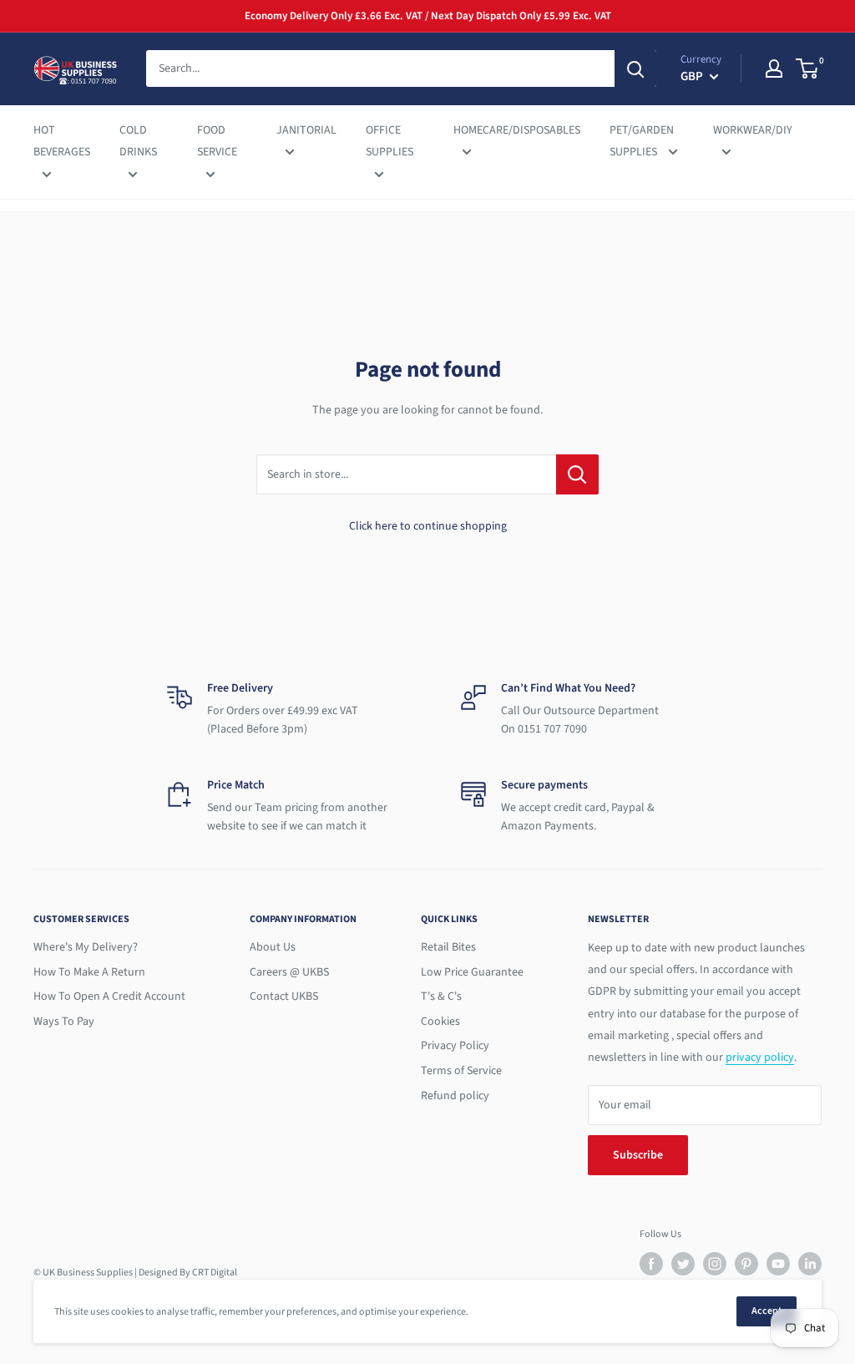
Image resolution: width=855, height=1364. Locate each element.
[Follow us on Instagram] (714, 1263)
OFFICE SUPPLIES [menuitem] (389, 141)
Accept (766, 1311)
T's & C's (441, 996)
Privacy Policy (455, 1045)
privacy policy (760, 1057)
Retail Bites (448, 947)
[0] (807, 68)
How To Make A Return (89, 972)
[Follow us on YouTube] (778, 1263)
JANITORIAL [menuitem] (306, 130)
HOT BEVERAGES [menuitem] (61, 141)
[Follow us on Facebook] (651, 1263)
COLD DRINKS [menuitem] (138, 141)
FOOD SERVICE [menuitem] (217, 141)
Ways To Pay (63, 1021)
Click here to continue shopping (428, 526)
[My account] (774, 68)
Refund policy (455, 1096)
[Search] (635, 68)
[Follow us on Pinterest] (746, 1263)
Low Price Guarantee (472, 972)
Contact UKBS (284, 996)
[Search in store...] (577, 474)
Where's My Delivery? (85, 947)
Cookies (440, 1021)
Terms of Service (461, 1070)
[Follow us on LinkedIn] (810, 1263)
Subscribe (638, 1155)
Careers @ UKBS (289, 972)
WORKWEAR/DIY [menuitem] (752, 130)
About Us (273, 947)
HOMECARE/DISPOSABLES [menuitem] (516, 130)
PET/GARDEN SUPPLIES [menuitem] (642, 141)
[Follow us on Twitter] (683, 1263)
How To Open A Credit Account (109, 996)
